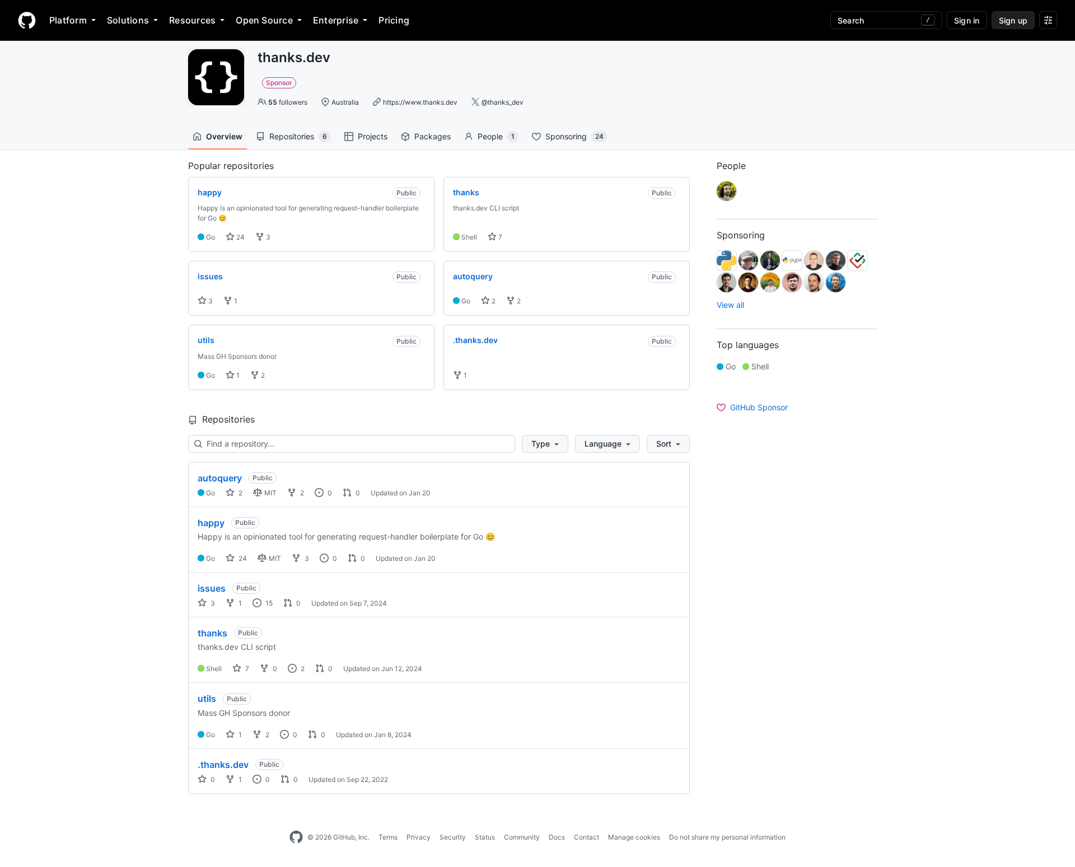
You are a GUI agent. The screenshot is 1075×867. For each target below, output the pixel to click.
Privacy (418, 837)
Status (485, 837)
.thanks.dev (223, 764)
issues (212, 588)
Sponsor (279, 82)
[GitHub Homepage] (296, 837)
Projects (372, 136)
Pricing (393, 20)
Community (522, 837)
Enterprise (335, 20)
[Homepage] (27, 20)
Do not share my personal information (727, 837)
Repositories (298, 136)
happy (211, 522)
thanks (212, 633)
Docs (557, 837)
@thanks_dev (503, 102)
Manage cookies (634, 837)
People (496, 136)
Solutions (128, 20)
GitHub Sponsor (759, 407)
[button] (545, 444)
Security (453, 837)
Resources (192, 20)
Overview (224, 136)
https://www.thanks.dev (420, 102)
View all (730, 305)
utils (207, 698)
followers (287, 102)
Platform (68, 20)
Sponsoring (574, 136)
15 (268, 603)
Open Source (264, 20)
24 (240, 237)
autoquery (220, 478)
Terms (388, 837)
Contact (586, 837)
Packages (432, 136)
